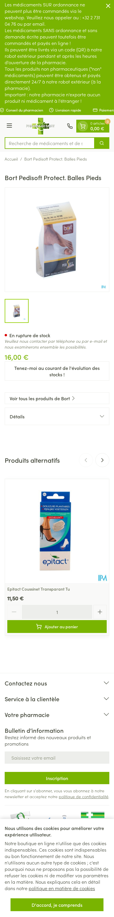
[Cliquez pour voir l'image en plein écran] (57, 240)
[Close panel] (108, 6)
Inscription (57, 778)
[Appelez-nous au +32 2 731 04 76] (70, 126)
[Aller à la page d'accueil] (40, 126)
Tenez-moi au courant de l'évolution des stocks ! (57, 371)
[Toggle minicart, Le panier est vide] (82, 126)
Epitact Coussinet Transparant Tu (38, 589)
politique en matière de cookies (62, 888)
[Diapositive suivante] (102, 460)
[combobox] (50, 143)
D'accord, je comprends (57, 905)
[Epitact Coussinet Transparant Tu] (57, 531)
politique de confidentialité (83, 796)
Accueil (11, 159)
